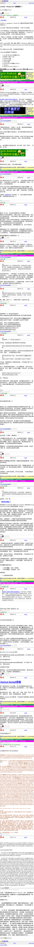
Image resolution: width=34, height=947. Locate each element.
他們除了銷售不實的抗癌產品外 (9, 99)
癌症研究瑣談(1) (5, 502)
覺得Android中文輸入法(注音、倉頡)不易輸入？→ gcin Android (29, 76)
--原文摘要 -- (3, 20)
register (32, 3)
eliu (1, 13)
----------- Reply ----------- (6, 10)
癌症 (7, 1)
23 (1, 744)
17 (1, 586)
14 (1, 456)
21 (1, 711)
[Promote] (1, 17)
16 (1, 538)
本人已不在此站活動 (4, 120)
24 (1, 835)
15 (1, 486)
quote (25, 17)
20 (1, 675)
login (30, 3)
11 (1, 333)
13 (1, 430)
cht (2, 1)
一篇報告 (6, 194)
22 (1, 728)
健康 (4, 1)
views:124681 (3, 945)
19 (1, 647)
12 (1, 393)
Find (15, 3)
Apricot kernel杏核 (10, 681)
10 (1, 303)
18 (1, 612)
